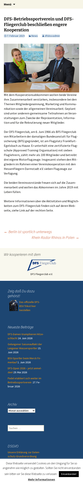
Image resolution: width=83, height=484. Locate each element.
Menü (7, 4)
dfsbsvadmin (52, 36)
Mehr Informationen (41, 479)
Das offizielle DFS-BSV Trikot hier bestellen (29, 306)
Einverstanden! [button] (68, 474)
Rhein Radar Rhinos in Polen (55, 237)
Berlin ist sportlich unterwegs (28, 231)
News (34, 36)
